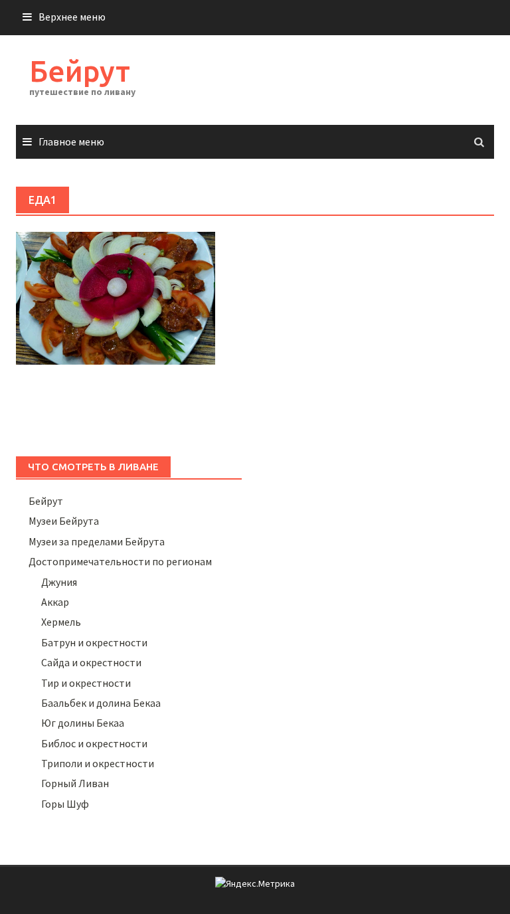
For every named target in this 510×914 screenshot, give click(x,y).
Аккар (55, 601)
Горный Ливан (75, 783)
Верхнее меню (72, 16)
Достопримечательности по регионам (120, 561)
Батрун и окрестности (94, 642)
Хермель (61, 621)
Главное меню (71, 141)
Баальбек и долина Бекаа (101, 702)
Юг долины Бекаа (82, 722)
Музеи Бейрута (64, 520)
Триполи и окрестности (97, 763)
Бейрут (79, 70)
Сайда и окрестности (91, 662)
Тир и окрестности (86, 682)
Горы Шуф (65, 803)
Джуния (59, 582)
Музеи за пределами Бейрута (97, 541)
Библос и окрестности (94, 743)
